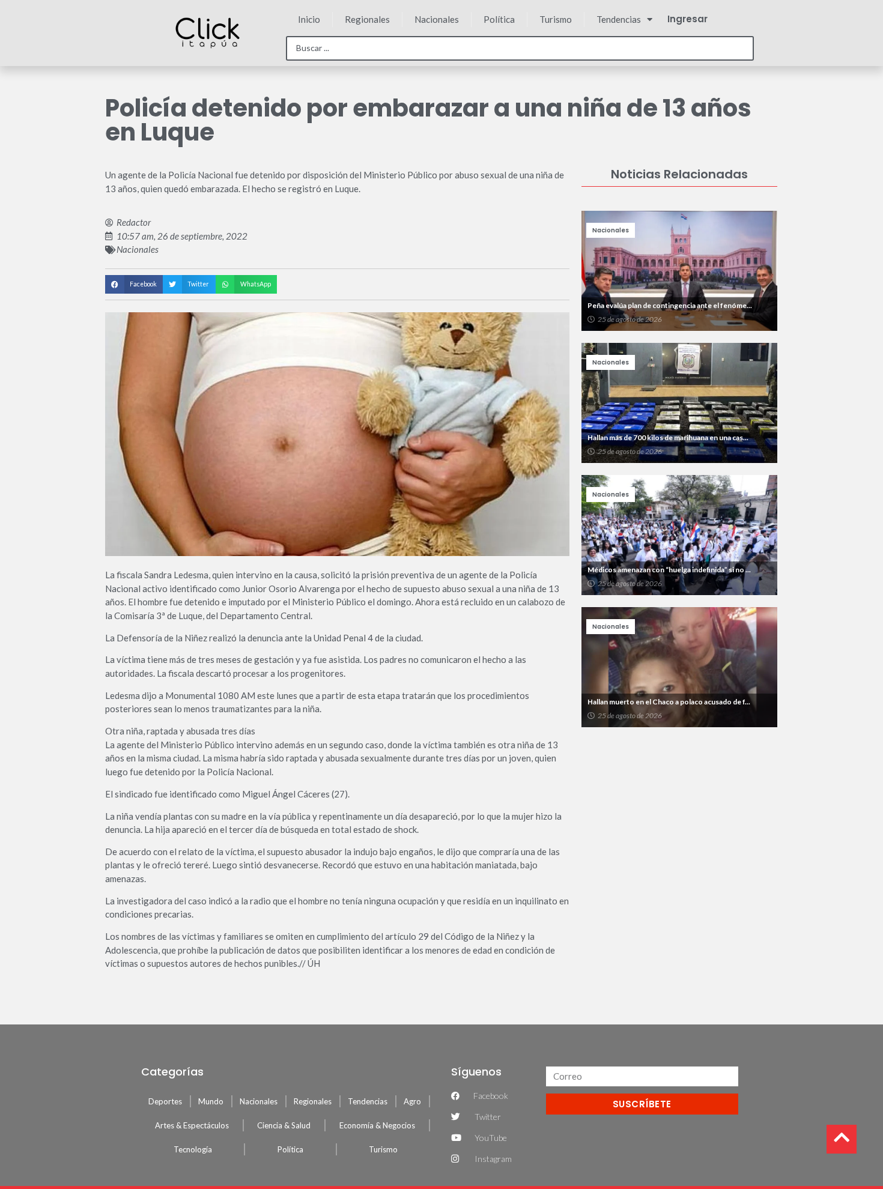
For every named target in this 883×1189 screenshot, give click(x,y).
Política (499, 19)
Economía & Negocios (377, 1125)
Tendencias (618, 19)
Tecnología (193, 1149)
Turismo (555, 19)
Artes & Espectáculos (192, 1125)
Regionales (367, 19)
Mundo (210, 1101)
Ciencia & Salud (284, 1125)
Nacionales (436, 19)
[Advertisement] (679, 820)
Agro (412, 1101)
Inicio (309, 19)
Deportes (165, 1101)
